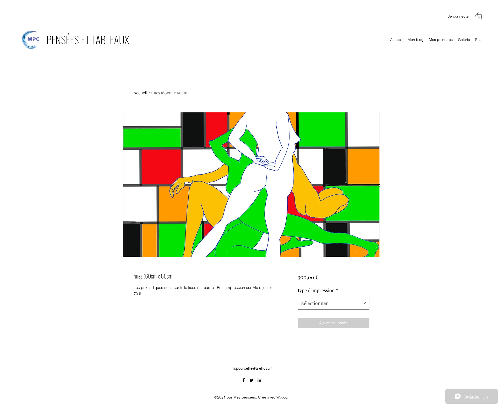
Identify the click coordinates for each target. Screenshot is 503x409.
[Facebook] (243, 380)
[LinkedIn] (259, 380)
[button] (478, 16)
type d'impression (318, 290)
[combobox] (333, 303)
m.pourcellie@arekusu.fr (252, 368)
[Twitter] (251, 380)
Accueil (140, 92)
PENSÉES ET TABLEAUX (87, 39)
